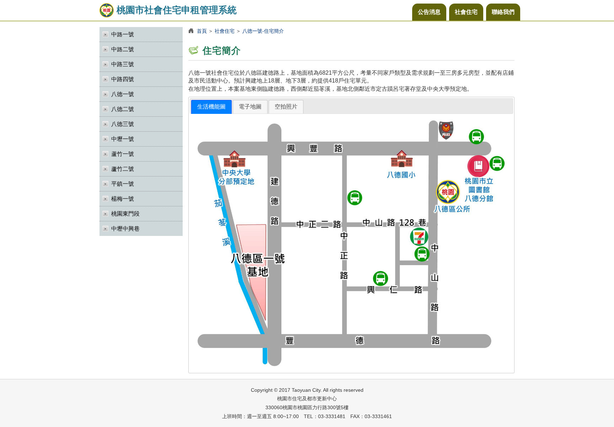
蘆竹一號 (122, 154)
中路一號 (122, 34)
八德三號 (122, 124)
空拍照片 (286, 107)
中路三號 (122, 64)
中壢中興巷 (125, 229)
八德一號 (122, 94)
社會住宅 (466, 12)
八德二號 (122, 109)
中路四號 (122, 79)
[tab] (211, 107)
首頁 (202, 31)
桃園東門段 (125, 214)
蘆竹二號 (122, 169)
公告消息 (429, 12)
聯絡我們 (503, 12)
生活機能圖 (211, 107)
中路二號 (122, 49)
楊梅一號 (122, 199)
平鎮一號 (122, 184)
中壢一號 (122, 139)
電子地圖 (250, 107)
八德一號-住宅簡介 (263, 31)
